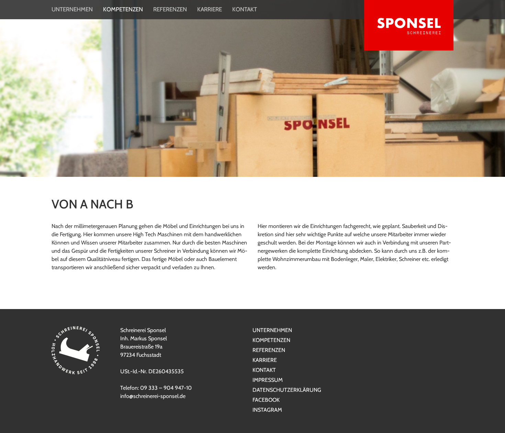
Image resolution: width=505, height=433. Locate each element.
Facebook (266, 400)
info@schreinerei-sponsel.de (153, 396)
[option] (252, 162)
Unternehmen (72, 9)
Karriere (209, 9)
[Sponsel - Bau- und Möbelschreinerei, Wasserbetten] (408, 26)
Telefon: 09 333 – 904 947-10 (156, 388)
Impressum (267, 380)
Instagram (267, 410)
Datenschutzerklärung (286, 390)
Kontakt (244, 9)
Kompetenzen (123, 9)
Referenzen (170, 9)
